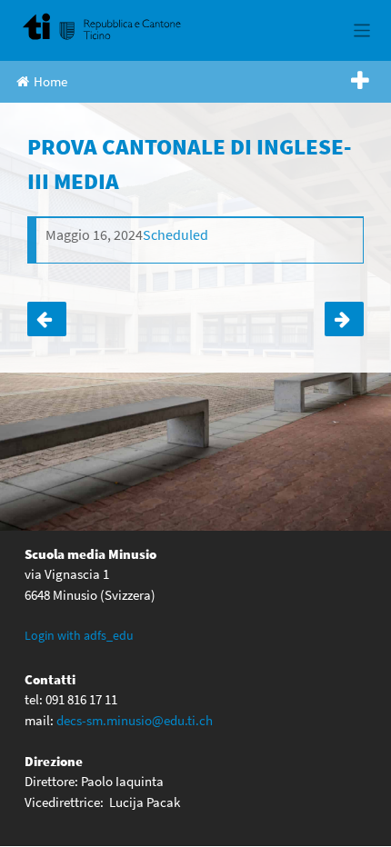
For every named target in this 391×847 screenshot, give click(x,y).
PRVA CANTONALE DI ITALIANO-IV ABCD (344, 319)
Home (50, 81)
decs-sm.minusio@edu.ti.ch (134, 720)
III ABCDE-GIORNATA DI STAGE (46, 319)
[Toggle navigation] (362, 30)
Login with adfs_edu (79, 635)
